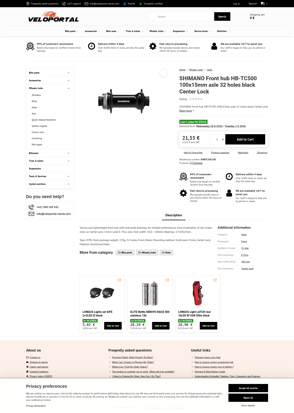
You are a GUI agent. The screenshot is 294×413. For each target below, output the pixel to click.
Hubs (244, 234)
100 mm (245, 261)
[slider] (196, 99)
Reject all (248, 397)
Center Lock (247, 268)
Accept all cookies (248, 388)
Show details (248, 405)
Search (222, 16)
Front (244, 241)
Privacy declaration (36, 405)
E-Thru (244, 254)
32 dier (245, 248)
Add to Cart (245, 139)
